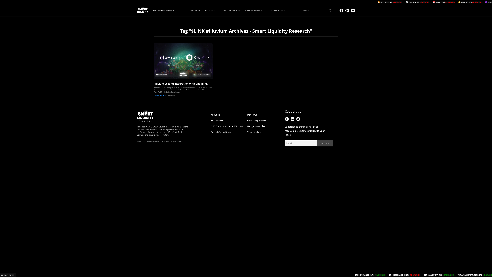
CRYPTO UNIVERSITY (255, 10)
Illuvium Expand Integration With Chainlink (181, 83)
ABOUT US (195, 10)
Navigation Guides (256, 126)
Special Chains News (221, 132)
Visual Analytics (254, 132)
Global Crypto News (256, 120)
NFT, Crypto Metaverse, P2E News (227, 126)
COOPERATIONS (277, 10)
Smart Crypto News (160, 95)
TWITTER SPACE (230, 10)
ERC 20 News (217, 120)
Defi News (252, 114)
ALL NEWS (209, 10)
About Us (215, 114)
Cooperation (294, 111)
